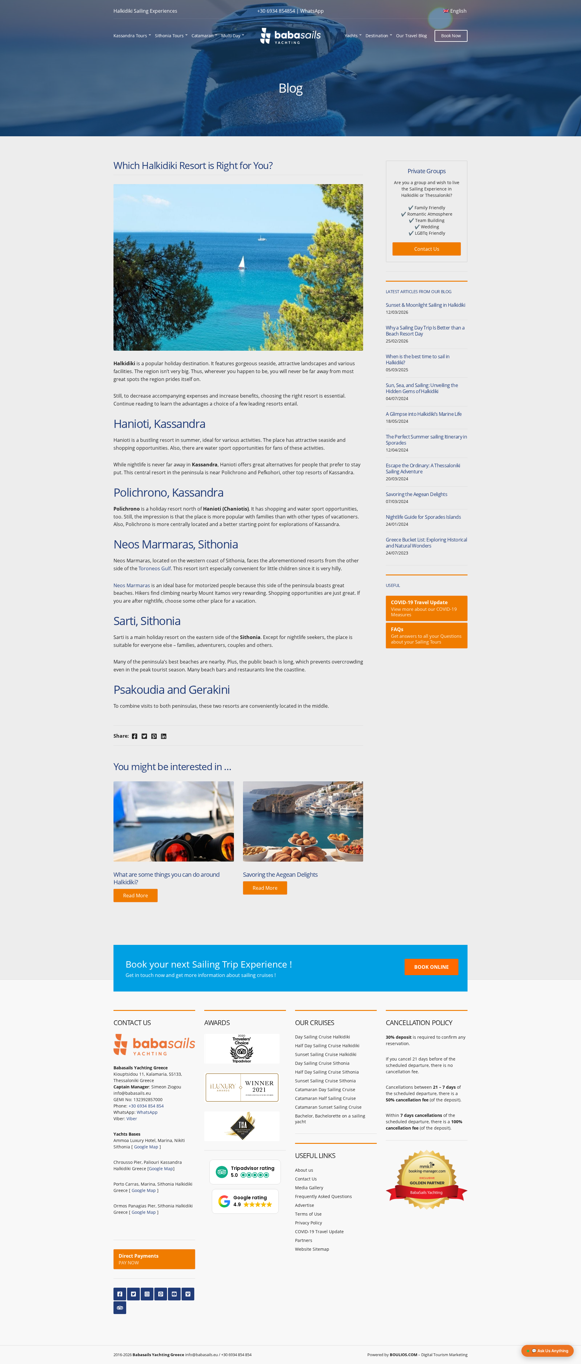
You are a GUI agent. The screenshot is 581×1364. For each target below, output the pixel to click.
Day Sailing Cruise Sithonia (322, 1063)
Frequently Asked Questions (323, 1196)
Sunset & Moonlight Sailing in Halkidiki (425, 305)
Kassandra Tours (130, 35)
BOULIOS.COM (403, 1354)
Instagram (147, 1294)
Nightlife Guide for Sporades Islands (423, 517)
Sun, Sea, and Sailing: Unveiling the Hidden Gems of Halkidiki (422, 388)
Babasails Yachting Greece (158, 1354)
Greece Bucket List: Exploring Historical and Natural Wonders (426, 542)
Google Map (146, 1147)
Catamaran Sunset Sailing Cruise (328, 1107)
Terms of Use (308, 1214)
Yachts (351, 35)
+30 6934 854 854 (146, 1106)
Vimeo (188, 1294)
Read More (135, 895)
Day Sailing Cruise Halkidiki (322, 1037)
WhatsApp (312, 11)
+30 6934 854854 (276, 11)
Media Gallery (309, 1187)
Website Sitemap (312, 1249)
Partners (303, 1240)
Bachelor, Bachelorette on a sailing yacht (330, 1118)
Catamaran (203, 35)
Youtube (174, 1294)
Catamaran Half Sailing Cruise (325, 1098)
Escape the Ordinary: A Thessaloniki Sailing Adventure (423, 468)
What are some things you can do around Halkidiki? (166, 878)
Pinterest (160, 1294)
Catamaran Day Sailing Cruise (325, 1089)
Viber (131, 1118)
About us (304, 1170)
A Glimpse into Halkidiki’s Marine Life (424, 414)
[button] (245, 1172)
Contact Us (426, 249)
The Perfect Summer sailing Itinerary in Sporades (426, 439)
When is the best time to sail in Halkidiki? (418, 359)
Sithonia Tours (169, 35)
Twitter (133, 1294)
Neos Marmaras (131, 585)
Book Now (451, 35)
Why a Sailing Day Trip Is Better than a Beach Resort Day (425, 330)
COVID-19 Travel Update (319, 1231)
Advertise (304, 1205)
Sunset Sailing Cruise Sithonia (325, 1081)
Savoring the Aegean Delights (280, 874)
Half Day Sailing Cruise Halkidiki (327, 1045)
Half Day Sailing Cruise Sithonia (327, 1072)
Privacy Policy (308, 1223)
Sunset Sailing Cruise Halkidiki (325, 1054)
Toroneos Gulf (155, 568)
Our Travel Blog (411, 35)
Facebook (119, 1294)
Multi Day (230, 35)
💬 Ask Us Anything (550, 1350)
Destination (377, 35)
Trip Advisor (119, 1307)
